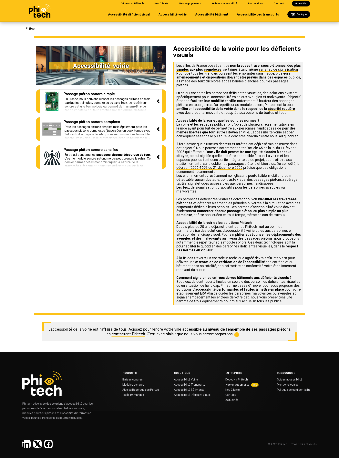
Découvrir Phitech (236, 379)
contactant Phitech (128, 334)
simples (182, 69)
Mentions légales (288, 384)
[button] (101, 101)
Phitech (31, 28)
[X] (37, 444)
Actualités (301, 3)
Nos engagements (237, 384)
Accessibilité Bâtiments (189, 389)
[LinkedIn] (26, 444)
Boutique (302, 14)
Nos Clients (232, 389)
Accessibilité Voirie (186, 379)
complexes (212, 69)
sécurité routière (281, 109)
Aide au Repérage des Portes (140, 389)
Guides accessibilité (289, 379)
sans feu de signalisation (278, 69)
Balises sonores (132, 379)
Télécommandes (133, 394)
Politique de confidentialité (294, 389)
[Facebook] (48, 444)
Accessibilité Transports (189, 384)
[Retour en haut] (328, 448)
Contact (230, 394)
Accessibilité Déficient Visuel (192, 394)
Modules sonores (133, 384)
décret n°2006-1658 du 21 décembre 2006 (209, 168)
